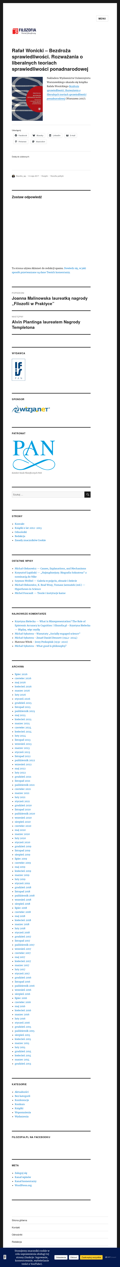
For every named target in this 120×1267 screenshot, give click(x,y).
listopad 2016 (22, 981)
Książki (45, 176)
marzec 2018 (22, 924)
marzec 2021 (22, 793)
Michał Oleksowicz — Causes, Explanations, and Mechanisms (50, 568)
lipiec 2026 (21, 674)
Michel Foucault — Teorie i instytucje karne (40, 593)
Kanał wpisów (23, 1177)
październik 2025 (25, 711)
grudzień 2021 (23, 776)
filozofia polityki (57, 176)
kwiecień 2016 (23, 1010)
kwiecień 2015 (23, 1039)
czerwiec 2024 (23, 727)
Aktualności (22, 1091)
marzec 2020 (22, 834)
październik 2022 (25, 760)
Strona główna (19, 1220)
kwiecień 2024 (23, 731)
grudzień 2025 (23, 702)
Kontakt (19, 523)
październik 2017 (24, 944)
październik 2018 (25, 895)
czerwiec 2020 (23, 825)
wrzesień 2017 (23, 948)
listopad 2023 (22, 739)
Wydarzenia (22, 1116)
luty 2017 (20, 969)
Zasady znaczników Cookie (30, 540)
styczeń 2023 (22, 752)
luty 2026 (20, 694)
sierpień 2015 (22, 1034)
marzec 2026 (22, 690)
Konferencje (22, 1100)
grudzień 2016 (23, 977)
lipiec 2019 (21, 858)
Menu (102, 18)
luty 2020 (20, 838)
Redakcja (20, 536)
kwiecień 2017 (23, 961)
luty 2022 (20, 772)
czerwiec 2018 (23, 912)
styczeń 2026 (22, 698)
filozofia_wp (21, 176)
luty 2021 (20, 797)
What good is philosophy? (51, 645)
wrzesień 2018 (23, 899)
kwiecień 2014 (23, 1055)
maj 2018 (20, 916)
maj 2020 (20, 830)
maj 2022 (20, 768)
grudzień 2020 (23, 805)
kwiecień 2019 (23, 871)
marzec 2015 (22, 1043)
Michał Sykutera (24, 633)
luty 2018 (20, 928)
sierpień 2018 (22, 903)
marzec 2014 (22, 1059)
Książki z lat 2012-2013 (28, 527)
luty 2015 (20, 1047)
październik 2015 (25, 1030)
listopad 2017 (22, 940)
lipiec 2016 (21, 998)
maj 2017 (20, 957)
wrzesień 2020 (23, 817)
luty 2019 (20, 879)
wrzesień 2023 (23, 743)
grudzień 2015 (23, 1026)
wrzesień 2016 (23, 989)
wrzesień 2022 (23, 764)
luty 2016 (20, 1018)
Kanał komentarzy (25, 1181)
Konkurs (20, 1104)
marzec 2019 (22, 875)
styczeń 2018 (22, 932)
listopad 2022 (23, 756)
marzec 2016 (22, 1014)
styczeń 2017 (22, 973)
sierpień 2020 (23, 821)
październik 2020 (25, 813)
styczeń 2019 (22, 883)
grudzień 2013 (23, 1063)
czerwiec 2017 (23, 952)
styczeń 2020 (22, 842)
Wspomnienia (23, 1112)
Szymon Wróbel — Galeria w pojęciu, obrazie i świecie (46, 580)
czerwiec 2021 (23, 789)
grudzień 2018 (23, 887)
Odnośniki (21, 532)
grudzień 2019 (23, 846)
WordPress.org (23, 1185)
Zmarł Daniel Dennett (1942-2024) (56, 637)
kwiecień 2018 (23, 920)
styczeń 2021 (22, 801)
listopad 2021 (22, 780)
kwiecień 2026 (23, 686)
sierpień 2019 (22, 854)
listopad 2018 (22, 891)
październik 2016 (25, 985)
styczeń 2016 (22, 1022)
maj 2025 (20, 715)
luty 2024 (20, 735)
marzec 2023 (22, 748)
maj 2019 (20, 866)
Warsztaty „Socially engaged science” (58, 633)
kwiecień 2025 (23, 719)
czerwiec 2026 (23, 678)
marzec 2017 (22, 965)
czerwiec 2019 (23, 862)
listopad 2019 (22, 850)
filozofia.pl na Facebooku (31, 1137)
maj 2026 (20, 682)
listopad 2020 (23, 809)
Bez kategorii (22, 1096)
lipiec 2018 (21, 907)
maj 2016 (20, 1006)
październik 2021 (25, 784)
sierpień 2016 (22, 993)
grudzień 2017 (23, 936)
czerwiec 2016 (23, 1002)
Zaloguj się (21, 1173)
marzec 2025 (22, 723)
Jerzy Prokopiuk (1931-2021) (51, 641)
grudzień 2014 (23, 1051)
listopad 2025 (23, 707)
